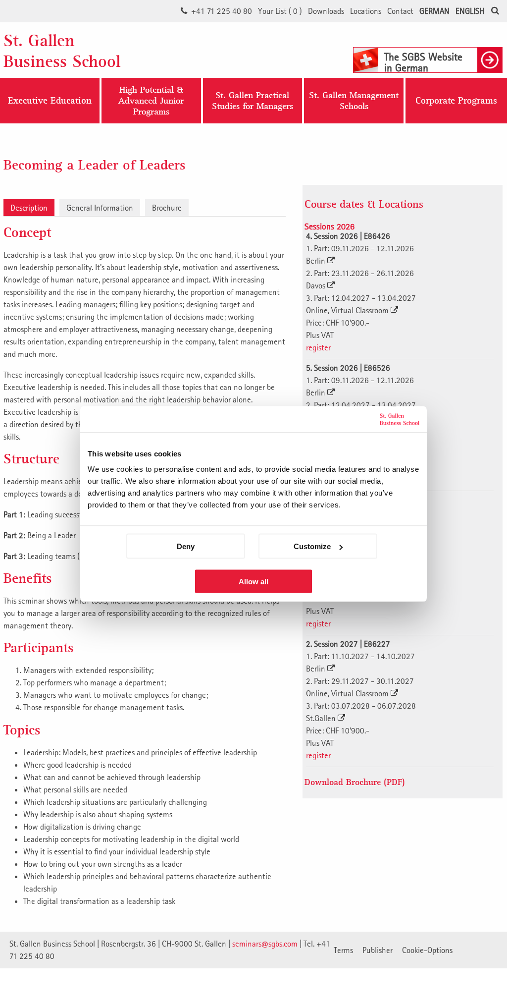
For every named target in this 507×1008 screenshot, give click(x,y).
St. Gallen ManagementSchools (354, 100)
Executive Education (50, 100)
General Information (99, 208)
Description (29, 208)
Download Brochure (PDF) (354, 782)
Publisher (377, 950)
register (318, 347)
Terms (343, 950)
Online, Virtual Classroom (348, 310)
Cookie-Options (427, 950)
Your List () (280, 11)
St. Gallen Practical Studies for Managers (252, 100)
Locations (365, 11)
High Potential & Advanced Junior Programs (151, 100)
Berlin (316, 261)
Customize (312, 546)
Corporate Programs (456, 100)
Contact (400, 11)
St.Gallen (322, 718)
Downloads (326, 11)
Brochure (167, 208)
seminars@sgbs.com (265, 944)
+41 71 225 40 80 (221, 11)
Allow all (253, 581)
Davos (316, 285)
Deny (186, 546)
